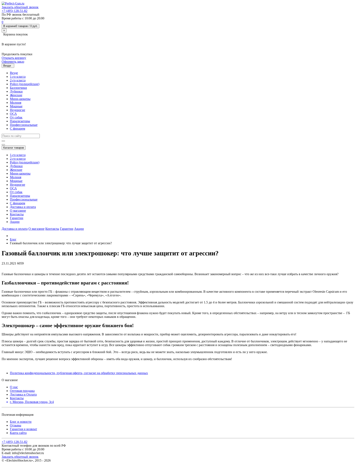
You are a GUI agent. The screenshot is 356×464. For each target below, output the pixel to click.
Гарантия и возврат (23, 429)
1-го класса (18, 76)
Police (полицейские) (24, 84)
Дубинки (16, 91)
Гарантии (16, 218)
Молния (15, 102)
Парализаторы (20, 121)
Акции (15, 221)
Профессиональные (23, 125)
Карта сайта (18, 433)
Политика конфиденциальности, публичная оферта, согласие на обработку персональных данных (79, 373)
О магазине (18, 210)
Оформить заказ (13, 61)
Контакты (17, 214)
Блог (13, 239)
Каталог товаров (13, 147)
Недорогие (17, 110)
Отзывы (15, 425)
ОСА (13, 113)
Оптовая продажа (22, 390)
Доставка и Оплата (23, 394)
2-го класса (18, 80)
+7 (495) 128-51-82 (14, 11)
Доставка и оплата (23, 207)
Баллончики (18, 87)
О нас (14, 387)
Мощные (16, 106)
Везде (14, 73)
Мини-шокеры (20, 99)
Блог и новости (21, 421)
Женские (16, 95)
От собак (16, 117)
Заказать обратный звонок (20, 7)
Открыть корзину (14, 58)
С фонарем (17, 128)
